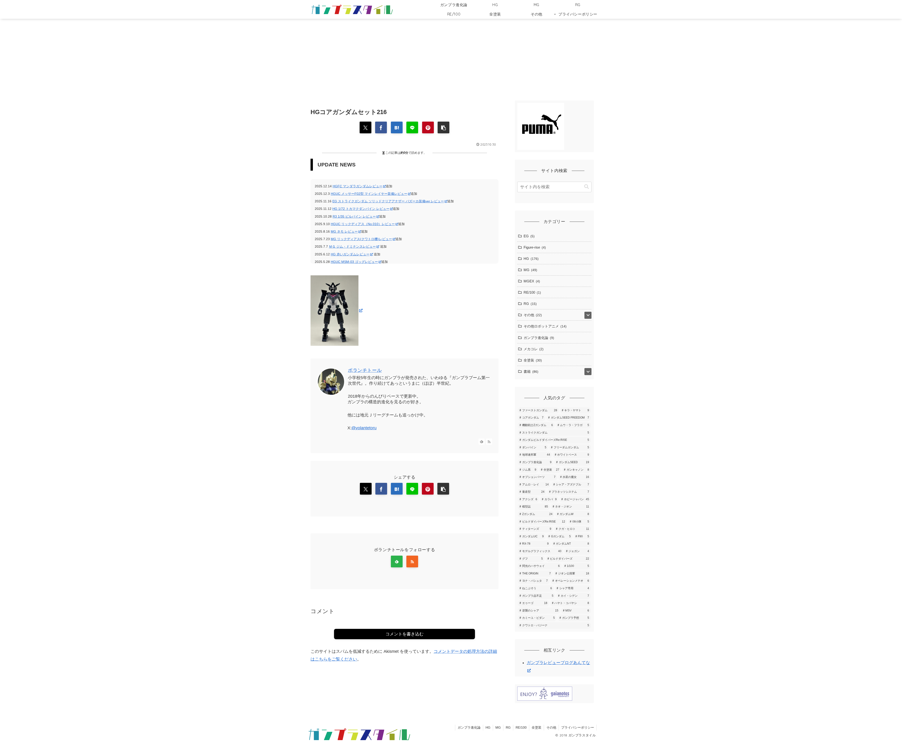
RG (508, 727)
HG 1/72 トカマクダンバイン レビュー (360, 209)
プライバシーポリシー (577, 727)
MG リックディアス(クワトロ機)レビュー (361, 239)
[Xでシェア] (365, 127)
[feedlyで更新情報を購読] (481, 441)
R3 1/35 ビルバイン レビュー (354, 216)
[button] (443, 127)
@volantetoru (364, 428)
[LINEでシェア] (412, 127)
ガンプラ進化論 (469, 727)
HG (488, 727)
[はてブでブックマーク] (397, 127)
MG (498, 727)
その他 (551, 727)
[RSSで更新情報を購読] (489, 441)
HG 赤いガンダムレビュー (350, 254)
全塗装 (536, 727)
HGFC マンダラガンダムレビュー (357, 186)
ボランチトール (365, 370)
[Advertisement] (451, 57)
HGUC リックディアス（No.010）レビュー (363, 224)
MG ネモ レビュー (344, 231)
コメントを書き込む (404, 634)
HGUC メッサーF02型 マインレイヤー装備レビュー (369, 194)
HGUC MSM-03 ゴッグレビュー (354, 262)
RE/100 (521, 727)
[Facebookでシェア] (381, 127)
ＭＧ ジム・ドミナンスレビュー (352, 246)
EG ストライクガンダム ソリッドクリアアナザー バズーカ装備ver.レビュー (388, 201)
